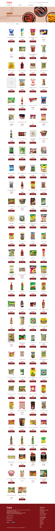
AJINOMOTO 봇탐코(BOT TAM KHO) (43, 122)
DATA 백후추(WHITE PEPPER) (33, 173)
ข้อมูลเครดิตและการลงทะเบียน (44, 510)
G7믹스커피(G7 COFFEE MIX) (22, 138)
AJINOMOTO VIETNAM (32, 87)
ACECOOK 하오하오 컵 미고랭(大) (11, 479)
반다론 (44, 54)
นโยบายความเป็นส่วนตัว (43, 513)
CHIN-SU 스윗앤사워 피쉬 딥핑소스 (43, 310)
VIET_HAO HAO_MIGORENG (32, 427)
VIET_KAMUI (11, 410)
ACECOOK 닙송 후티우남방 (22, 394)
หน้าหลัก (8, 23)
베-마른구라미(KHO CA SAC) (11, 87)
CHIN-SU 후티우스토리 (32, 478)
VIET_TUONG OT (22, 258)
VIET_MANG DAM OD (43, 394)
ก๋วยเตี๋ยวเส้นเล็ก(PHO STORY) (22, 122)
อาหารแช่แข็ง (41, 522)
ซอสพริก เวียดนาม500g (22, 70)
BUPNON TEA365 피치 (11, 445)
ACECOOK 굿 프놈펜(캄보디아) (43, 326)
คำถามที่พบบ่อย (42, 512)
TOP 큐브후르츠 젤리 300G (43, 155)
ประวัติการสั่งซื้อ (42, 511)
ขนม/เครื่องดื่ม (42, 519)
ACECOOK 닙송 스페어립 (11, 309)
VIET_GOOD (33, 258)
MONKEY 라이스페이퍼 (32, 70)
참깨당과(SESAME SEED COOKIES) (22, 275)
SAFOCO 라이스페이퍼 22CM (43, 377)
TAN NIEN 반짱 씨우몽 (32, 291)
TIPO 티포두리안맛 (44, 445)
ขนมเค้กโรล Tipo (43, 37)
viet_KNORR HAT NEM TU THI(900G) (33, 224)
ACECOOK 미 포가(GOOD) (33, 394)
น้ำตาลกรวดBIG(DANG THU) (11, 37)
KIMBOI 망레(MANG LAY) (44, 70)
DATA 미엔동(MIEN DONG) (43, 87)
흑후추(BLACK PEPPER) (11, 155)
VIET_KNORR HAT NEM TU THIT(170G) (43, 275)
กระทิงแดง (11, 54)
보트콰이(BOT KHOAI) (43, 190)
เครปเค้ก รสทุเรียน (11, 122)
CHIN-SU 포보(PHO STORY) (22, 462)
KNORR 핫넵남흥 (43, 241)
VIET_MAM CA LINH (33, 359)
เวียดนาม (41, 524)
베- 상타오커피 (22, 309)
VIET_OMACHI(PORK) (43, 223)
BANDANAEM (11, 223)
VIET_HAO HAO (11, 359)
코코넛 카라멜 (11, 138)
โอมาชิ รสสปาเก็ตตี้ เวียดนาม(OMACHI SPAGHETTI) (22, 343)
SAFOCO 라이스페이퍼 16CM (32, 326)
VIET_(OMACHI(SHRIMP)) (11, 258)
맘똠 (11, 326)
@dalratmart (10, 518)
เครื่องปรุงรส (42, 523)
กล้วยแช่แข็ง (22, 87)
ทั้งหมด (41, 527)
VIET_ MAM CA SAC (22, 241)
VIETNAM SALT (43, 258)
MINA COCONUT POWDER (22, 155)
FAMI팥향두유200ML (11, 462)
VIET (33, 122)
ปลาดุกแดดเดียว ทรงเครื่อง (44, 410)
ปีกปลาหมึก (33, 241)
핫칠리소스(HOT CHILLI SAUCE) (22, 106)
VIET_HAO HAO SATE (43, 427)
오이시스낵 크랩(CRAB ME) (43, 105)
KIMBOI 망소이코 (11, 342)
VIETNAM (11, 241)
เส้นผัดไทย (32, 206)
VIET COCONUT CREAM (22, 377)
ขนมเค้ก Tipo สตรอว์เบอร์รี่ (33, 105)
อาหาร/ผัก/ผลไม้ (42, 518)
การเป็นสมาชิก (42, 508)
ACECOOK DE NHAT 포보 (22, 495)
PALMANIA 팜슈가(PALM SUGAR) (11, 190)
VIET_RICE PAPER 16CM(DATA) (33, 139)
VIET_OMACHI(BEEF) (33, 274)
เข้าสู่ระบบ (40, 2)
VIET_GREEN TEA (22, 291)
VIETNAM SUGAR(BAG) (11, 173)
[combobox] (33, 2)
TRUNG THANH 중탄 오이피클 (32, 378)
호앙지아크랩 (33, 155)
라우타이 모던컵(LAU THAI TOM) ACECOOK (33, 54)
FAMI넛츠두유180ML (22, 478)
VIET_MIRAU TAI (11, 427)
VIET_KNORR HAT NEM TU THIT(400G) (43, 174)
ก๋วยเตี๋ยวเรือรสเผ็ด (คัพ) (22, 427)
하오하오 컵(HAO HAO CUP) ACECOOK (32, 38)
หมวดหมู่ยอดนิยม (12, 23)
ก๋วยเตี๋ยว (41, 521)
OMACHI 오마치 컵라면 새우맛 (22, 207)
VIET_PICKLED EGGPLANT (33, 190)
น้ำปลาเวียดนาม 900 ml (11, 291)
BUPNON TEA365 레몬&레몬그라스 (32, 446)
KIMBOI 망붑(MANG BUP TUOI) (44, 360)
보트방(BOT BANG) (22, 359)
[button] (46, 2)
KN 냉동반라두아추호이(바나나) (11, 378)
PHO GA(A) (22, 54)
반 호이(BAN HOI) (33, 342)
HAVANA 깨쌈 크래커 (22, 223)
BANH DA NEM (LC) (11, 70)
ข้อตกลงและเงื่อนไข (42, 515)
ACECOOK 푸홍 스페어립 (11, 105)
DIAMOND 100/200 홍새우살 (22, 411)
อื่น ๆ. (40, 526)
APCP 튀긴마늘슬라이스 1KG (43, 462)
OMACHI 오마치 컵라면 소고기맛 (22, 174)
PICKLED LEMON (43, 291)
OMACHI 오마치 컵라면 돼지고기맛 (43, 139)
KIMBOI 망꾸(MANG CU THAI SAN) (43, 343)
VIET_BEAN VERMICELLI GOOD (11, 275)
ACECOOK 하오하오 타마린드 (11, 495)
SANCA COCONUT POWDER (43, 206)
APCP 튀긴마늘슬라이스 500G (33, 462)
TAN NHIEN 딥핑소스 (33, 410)
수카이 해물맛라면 (11, 206)
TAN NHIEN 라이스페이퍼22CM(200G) (44, 479)
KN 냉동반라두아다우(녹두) (11, 394)
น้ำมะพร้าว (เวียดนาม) (22, 37)
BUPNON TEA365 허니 (22, 445)
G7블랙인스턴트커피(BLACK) (32, 309)
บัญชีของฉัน (42, 2)
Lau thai (22, 190)
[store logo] (9, 2)
